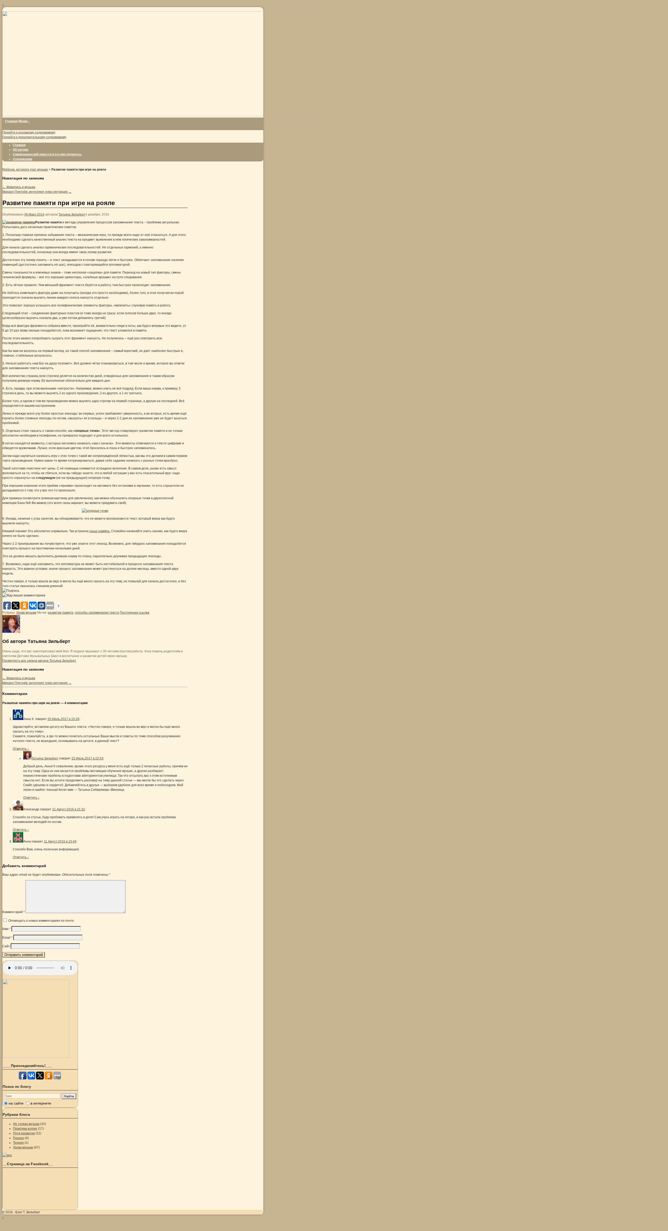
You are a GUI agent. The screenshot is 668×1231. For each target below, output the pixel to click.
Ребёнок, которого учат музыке (25, 169)
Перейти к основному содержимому (28, 132)
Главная (11, 121)
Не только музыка (26, 1124)
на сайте (16, 1103)
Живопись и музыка (18, 187)
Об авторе (20, 150)
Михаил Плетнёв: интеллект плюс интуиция (36, 192)
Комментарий (13, 912)
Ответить (21, 749)
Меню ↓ (24, 121)
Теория (18, 1143)
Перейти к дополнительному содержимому (34, 137)
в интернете (41, 1103)
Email (7, 937)
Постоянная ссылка (134, 612)
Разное (18, 1138)
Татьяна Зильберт (71, 214)
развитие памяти (60, 612)
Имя (6, 929)
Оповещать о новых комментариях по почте (41, 920)
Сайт (6, 946)
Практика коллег (25, 1128)
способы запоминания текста (97, 612)
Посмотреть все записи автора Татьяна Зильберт (39, 661)
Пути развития (24, 1133)
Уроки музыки (26, 612)
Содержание (22, 159)
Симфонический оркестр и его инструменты (47, 154)
